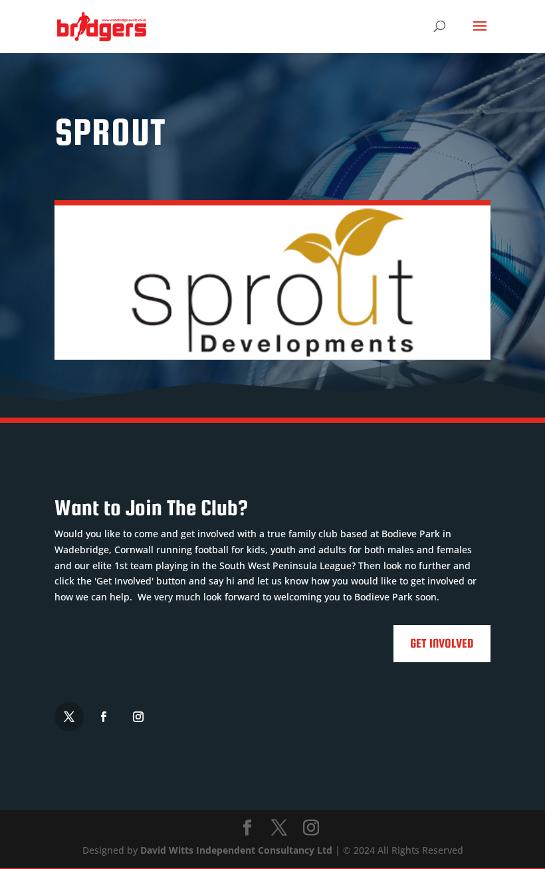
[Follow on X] (69, 716)
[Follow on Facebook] (103, 716)
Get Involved (442, 643)
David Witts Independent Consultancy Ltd (236, 850)
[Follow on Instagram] (138, 716)
